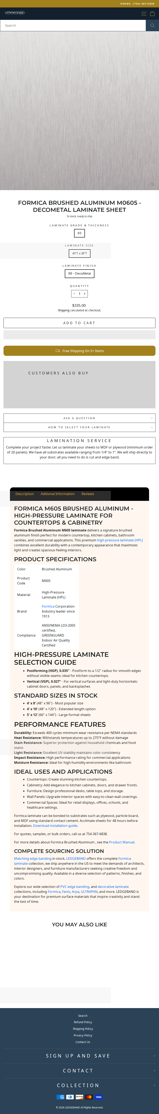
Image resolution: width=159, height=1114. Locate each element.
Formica (54, 891)
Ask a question (80, 418)
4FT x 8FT (79, 253)
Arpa (75, 891)
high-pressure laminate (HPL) (120, 540)
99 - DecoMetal (79, 273)
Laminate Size (79, 245)
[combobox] (79, 25)
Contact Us (83, 1042)
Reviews (88, 494)
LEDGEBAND (76, 858)
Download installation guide (55, 825)
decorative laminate (113, 886)
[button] (79, 334)
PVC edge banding (74, 886)
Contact (78, 1070)
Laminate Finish (79, 265)
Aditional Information (58, 494)
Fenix (66, 891)
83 (79, 233)
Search (82, 1016)
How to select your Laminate (79, 427)
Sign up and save (78, 1056)
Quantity (79, 286)
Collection (78, 1085)
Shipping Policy (83, 1029)
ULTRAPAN (89, 891)
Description (25, 494)
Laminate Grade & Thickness (79, 225)
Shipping (63, 310)
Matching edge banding (33, 858)
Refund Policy (83, 1022)
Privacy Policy (83, 1035)
